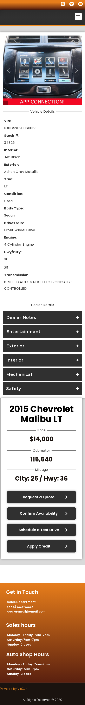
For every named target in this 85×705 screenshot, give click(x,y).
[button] (78, 16)
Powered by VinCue (13, 689)
